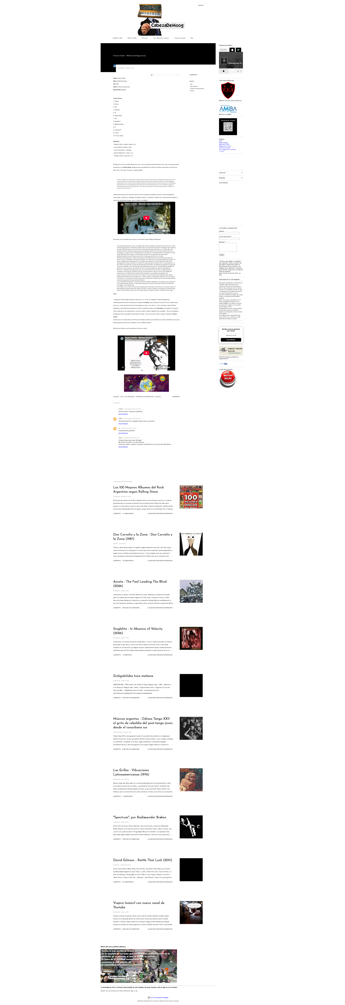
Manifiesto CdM (117, 38)
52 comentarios (127, 882)
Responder (123, 414)
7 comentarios (127, 796)
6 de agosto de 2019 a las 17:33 (131, 437)
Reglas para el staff (225, 146)
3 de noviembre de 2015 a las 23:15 (132, 418)
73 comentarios (127, 560)
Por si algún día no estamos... (161, 38)
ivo (119, 428)
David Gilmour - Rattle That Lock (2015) (142, 860)
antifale (120, 418)
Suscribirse (231, 340)
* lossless (192, 90)
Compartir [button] (193, 74)
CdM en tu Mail (131, 38)
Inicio (220, 141)
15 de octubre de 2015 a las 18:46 (132, 409)
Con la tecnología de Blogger (159, 997)
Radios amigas (223, 142)
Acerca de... (145, 38)
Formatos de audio (180, 38)
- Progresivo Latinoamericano (197, 88)
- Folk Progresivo (194, 86)
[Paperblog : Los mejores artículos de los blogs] (223, 365)
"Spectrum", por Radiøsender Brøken (139, 817)
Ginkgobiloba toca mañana (133, 676)
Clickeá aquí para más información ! (160, 513)
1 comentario (127, 655)
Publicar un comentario (131, 607)
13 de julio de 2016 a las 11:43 (128, 428)
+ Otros (221, 151)
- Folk (191, 84)
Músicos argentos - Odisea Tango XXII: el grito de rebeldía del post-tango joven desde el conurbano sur (143, 723)
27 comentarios (127, 513)
